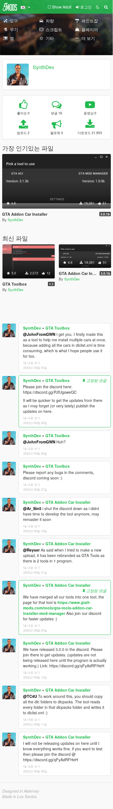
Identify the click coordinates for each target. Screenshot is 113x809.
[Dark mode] (98, 7)
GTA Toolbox (57, 328)
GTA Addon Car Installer (68, 502)
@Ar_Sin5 (32, 508)
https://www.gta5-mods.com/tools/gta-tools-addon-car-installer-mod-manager (58, 608)
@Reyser (31, 550)
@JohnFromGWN (39, 334)
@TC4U (30, 696)
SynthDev (43, 66)
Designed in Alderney (20, 791)
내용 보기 (33, 362)
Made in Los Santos (19, 796)
